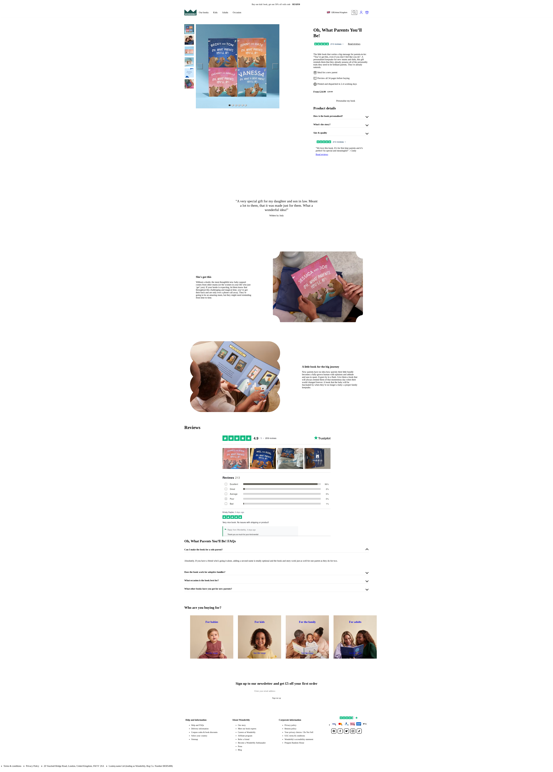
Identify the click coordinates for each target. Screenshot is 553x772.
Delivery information (200, 729)
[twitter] (346, 731)
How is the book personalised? (328, 116)
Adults (225, 12)
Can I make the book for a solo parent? (203, 549)
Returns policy (290, 729)
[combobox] (337, 12)
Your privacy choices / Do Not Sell (299, 732)
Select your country (199, 736)
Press (240, 746)
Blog (240, 750)
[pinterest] (333, 731)
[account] (361, 12)
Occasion (237, 12)
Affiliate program (245, 736)
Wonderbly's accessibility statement (299, 739)
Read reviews (354, 44)
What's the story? (322, 124)
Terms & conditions (12, 766)
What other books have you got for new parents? (208, 589)
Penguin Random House (294, 743)
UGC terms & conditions (295, 736)
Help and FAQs (197, 725)
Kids (215, 12)
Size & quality (320, 133)
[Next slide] (275, 66)
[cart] (367, 12)
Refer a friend (243, 739)
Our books (204, 12)
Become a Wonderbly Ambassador (252, 743)
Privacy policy (290, 725)
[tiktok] (359, 731)
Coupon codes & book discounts (204, 732)
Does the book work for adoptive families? (204, 572)
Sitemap (194, 739)
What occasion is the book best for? (201, 580)
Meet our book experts (247, 729)
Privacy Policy (32, 766)
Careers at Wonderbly (246, 732)
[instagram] (352, 731)
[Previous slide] (200, 66)
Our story (242, 725)
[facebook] (340, 731)
